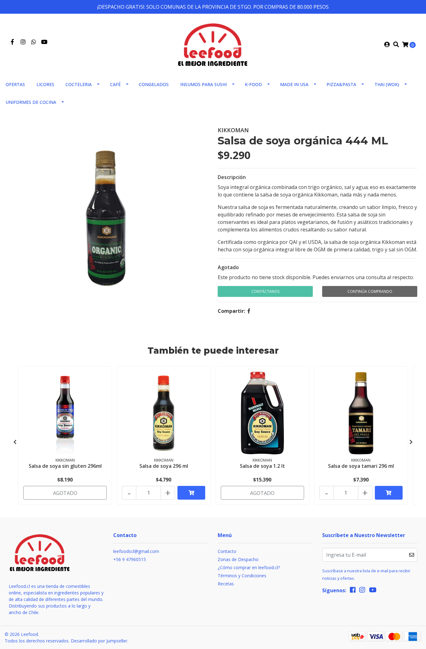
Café (115, 84)
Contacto (227, 551)
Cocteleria (78, 84)
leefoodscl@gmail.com (136, 551)
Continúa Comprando (369, 291)
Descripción (232, 177)
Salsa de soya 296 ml (163, 466)
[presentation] (15, 442)
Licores (45, 84)
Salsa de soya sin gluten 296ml (65, 466)
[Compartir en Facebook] (249, 311)
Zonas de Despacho (238, 559)
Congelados (154, 84)
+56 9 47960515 (129, 559)
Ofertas (15, 84)
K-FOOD (253, 84)
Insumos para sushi (203, 84)
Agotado (228, 267)
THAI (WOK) (387, 84)
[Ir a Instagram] (23, 42)
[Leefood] (213, 44)
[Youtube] (44, 42)
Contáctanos (265, 291)
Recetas (226, 584)
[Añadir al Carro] (191, 493)
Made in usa (294, 84)
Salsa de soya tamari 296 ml (361, 466)
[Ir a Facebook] (12, 42)
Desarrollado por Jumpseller (99, 641)
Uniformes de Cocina (31, 102)
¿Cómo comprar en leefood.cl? (249, 567)
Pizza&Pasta (341, 84)
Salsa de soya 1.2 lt (262, 466)
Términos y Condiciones (242, 576)
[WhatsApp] (33, 42)
